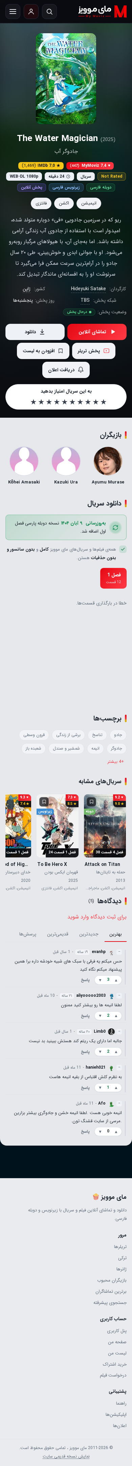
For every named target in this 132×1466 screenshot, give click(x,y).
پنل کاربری (117, 1330)
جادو (118, 735)
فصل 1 (113, 578)
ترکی (122, 1258)
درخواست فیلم (113, 1375)
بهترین (115, 934)
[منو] (12, 11)
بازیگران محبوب (112, 1280)
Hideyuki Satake (88, 289)
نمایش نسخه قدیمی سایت (66, 1456)
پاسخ (85, 980)
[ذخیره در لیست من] (91, 802)
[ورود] (31, 11)
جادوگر (116, 748)
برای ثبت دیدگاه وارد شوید (97, 917)
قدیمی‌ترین (57, 934)
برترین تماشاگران (111, 1291)
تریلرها (120, 1246)
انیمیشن (88, 203)
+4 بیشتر (116, 761)
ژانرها (121, 1269)
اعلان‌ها (120, 1425)
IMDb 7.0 (41, 165)
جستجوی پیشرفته (110, 1302)
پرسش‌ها (27, 934)
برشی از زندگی (68, 735)
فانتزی (41, 203)
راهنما (121, 1403)
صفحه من (117, 1342)
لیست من (117, 1353)
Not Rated (111, 176)
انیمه (95, 748)
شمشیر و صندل (66, 748)
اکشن (64, 203)
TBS (85, 300)
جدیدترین (88, 934)
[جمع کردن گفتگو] (125, 967)
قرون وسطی (34, 735)
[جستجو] (49, 11)
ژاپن (26, 289)
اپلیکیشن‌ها (116, 1414)
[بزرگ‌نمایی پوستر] (66, 78)
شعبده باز (33, 748)
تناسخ (97, 735)
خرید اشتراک (115, 1364)
